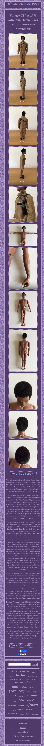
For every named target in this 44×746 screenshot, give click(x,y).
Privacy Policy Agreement (23, 736)
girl (28, 713)
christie (11, 676)
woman (21, 705)
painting (29, 709)
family (22, 679)
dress (14, 710)
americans (24, 671)
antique (13, 713)
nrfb (34, 679)
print (28, 679)
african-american (32, 676)
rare (20, 709)
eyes (21, 683)
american (19, 686)
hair (32, 687)
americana (12, 706)
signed (33, 672)
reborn (21, 696)
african (32, 704)
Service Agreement (23, 740)
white (14, 701)
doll (21, 700)
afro (16, 683)
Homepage (23, 723)
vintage (32, 695)
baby (22, 691)
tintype (35, 692)
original (14, 679)
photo (12, 691)
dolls (28, 692)
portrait (22, 714)
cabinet (28, 682)
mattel (30, 700)
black (13, 695)
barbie (20, 675)
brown (14, 671)
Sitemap (23, 727)
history (35, 714)
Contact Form (23, 732)
